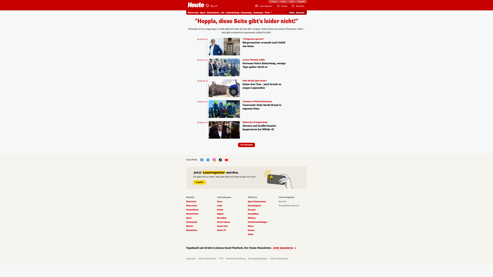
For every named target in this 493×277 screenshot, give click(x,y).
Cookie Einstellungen (279, 258)
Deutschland (192, 210)
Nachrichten (192, 214)
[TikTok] (220, 160)
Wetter (189, 226)
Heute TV (221, 230)
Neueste (300, 12)
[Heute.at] (196, 4)
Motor (251, 226)
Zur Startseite (246, 145)
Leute (219, 205)
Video (292, 12)
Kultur (220, 210)
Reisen (251, 230)
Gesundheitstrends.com (289, 205)
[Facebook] (201, 160)
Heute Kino (222, 226)
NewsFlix (283, 201)
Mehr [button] (267, 12)
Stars (219, 201)
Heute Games (223, 222)
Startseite (191, 201)
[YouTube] (226, 160)
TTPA (221, 258)
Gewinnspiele (254, 205)
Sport (203, 12)
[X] (208, 160)
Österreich (193, 12)
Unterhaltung (232, 12)
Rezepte (252, 210)
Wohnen (251, 218)
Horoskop (221, 218)
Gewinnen (258, 12)
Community (246, 12)
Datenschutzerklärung (235, 258)
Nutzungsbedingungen (257, 258)
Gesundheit (253, 214)
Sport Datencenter (257, 201)
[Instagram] (214, 160)
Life (223, 12)
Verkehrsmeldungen (257, 222)
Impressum (191, 258)
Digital (220, 214)
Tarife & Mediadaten (207, 258)
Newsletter (191, 230)
